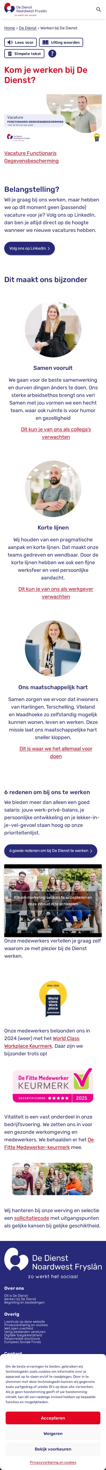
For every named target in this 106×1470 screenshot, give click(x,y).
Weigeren (53, 1433)
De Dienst (27, 28)
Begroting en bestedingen (24, 1302)
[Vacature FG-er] (53, 118)
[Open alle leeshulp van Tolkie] (52, 54)
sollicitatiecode (31, 1218)
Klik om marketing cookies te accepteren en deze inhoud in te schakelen (53, 900)
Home (9, 28)
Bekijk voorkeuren (53, 1449)
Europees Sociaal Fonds (22, 1342)
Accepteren (53, 1418)
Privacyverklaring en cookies (53, 1462)
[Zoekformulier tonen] (99, 9)
